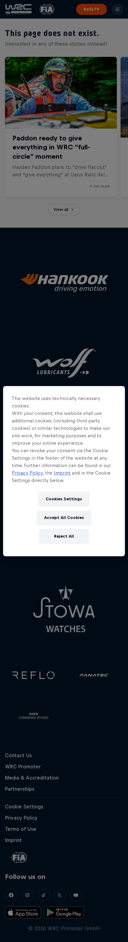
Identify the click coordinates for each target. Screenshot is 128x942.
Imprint (62, 473)
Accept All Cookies (64, 517)
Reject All (64, 536)
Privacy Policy (27, 473)
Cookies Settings (64, 499)
